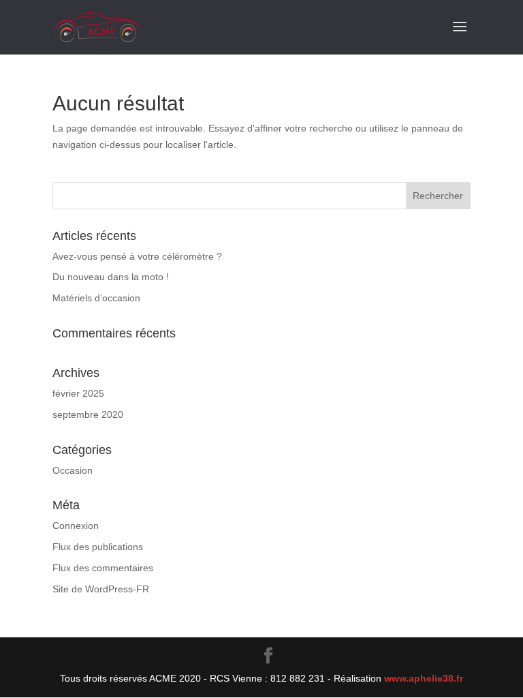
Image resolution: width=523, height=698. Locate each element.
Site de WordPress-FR (100, 588)
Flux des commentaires (102, 567)
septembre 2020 (87, 414)
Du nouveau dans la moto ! (110, 276)
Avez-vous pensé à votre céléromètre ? (137, 256)
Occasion (72, 470)
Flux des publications (97, 546)
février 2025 (78, 393)
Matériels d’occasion (96, 297)
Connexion (75, 525)
